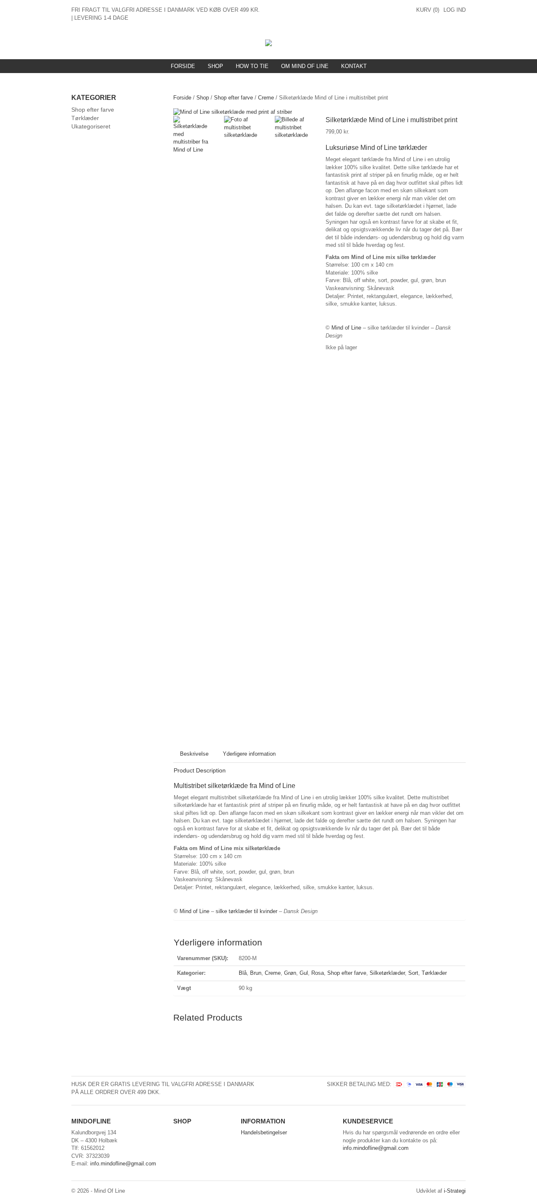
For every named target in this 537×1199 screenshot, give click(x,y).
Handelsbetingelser (264, 1132)
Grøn (290, 973)
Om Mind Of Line (304, 66)
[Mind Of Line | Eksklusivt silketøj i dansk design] (268, 42)
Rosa (317, 973)
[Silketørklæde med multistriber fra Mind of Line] (232, 111)
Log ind (454, 10)
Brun (255, 973)
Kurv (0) (427, 10)
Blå (243, 973)
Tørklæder (434, 973)
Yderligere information (249, 754)
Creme (266, 97)
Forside (183, 66)
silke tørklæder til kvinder (246, 911)
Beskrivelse (194, 754)
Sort (413, 973)
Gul (304, 973)
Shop (215, 66)
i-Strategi (455, 1191)
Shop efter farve (233, 97)
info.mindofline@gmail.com (123, 1163)
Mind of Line (346, 328)
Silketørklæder (387, 973)
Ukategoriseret (90, 126)
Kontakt (354, 66)
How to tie (252, 66)
